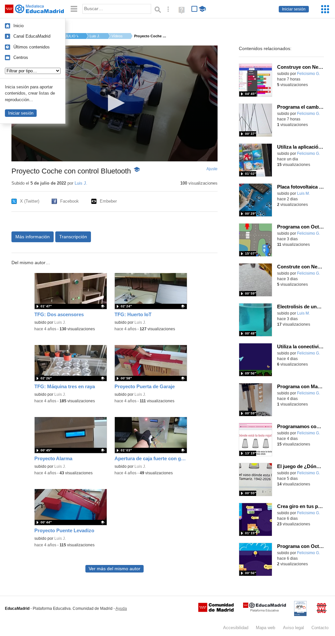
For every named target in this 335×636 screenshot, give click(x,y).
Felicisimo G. (308, 74)
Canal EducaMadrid (31, 36)
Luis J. (95, 36)
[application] (114, 103)
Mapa (265, 627)
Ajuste (212, 169)
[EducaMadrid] (264, 610)
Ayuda (121, 608)
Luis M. (303, 193)
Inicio (18, 25)
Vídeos (117, 36)
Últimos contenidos (31, 47)
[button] (114, 103)
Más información (32, 236)
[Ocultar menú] (74, 9)
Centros (20, 57)
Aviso (293, 627)
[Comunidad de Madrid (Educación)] (216, 610)
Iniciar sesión (294, 9)
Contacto (319, 627)
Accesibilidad (235, 627)
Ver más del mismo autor (114, 568)
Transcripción (73, 236)
